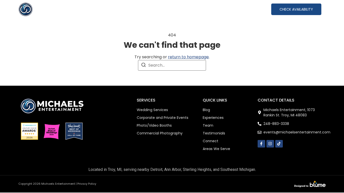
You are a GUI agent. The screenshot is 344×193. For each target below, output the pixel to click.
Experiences (162, 9)
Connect (252, 9)
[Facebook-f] (261, 144)
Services (126, 9)
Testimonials (221, 9)
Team (194, 9)
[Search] (143, 65)
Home (104, 9)
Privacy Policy (86, 184)
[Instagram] (270, 144)
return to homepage (188, 57)
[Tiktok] (279, 144)
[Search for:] (172, 65)
